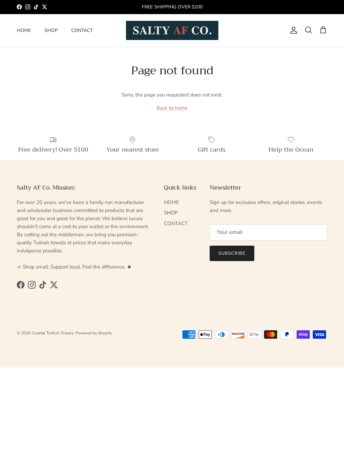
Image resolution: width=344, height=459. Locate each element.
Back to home (172, 108)
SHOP (51, 30)
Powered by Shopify (94, 333)
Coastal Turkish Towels (53, 333)
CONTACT (82, 30)
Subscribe (232, 253)
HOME (24, 30)
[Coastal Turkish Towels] (172, 30)
